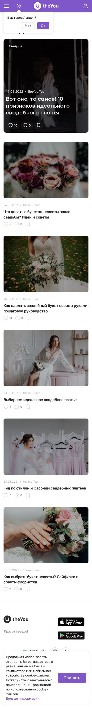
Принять (72, 678)
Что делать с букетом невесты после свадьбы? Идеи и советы (37, 214)
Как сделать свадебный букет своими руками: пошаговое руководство (46, 308)
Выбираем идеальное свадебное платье (40, 399)
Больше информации (23, 699)
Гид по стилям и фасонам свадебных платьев (45, 488)
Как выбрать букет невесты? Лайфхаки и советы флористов (41, 579)
